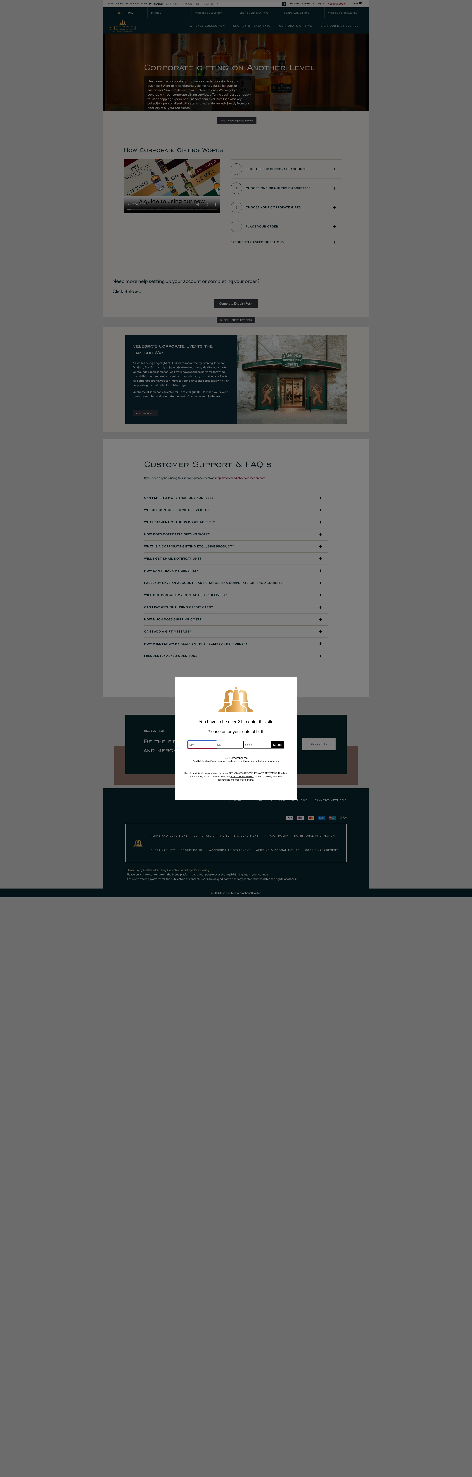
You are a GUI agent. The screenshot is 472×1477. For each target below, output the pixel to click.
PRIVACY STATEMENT (265, 773)
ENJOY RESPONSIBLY (242, 776)
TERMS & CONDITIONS (241, 773)
